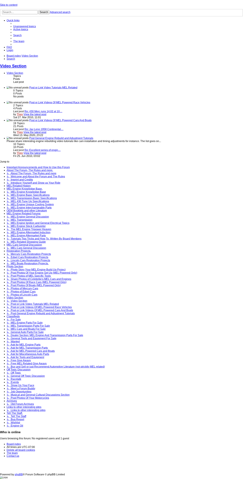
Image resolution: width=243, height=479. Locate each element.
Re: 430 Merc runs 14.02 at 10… (43, 111)
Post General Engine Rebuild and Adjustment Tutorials (61, 138)
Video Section (13, 66)
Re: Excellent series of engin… (42, 150)
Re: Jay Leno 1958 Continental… (43, 129)
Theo (20, 114)
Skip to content (8, 4)
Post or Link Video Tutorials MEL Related (53, 87)
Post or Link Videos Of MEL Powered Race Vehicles (59, 102)
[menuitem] (24, 26)
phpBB (19, 474)
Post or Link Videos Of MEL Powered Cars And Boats (60, 120)
